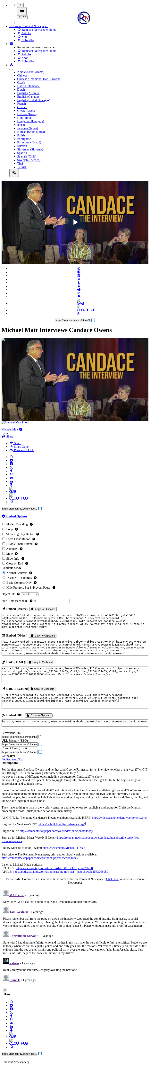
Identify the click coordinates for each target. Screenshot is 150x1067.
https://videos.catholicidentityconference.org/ (119, 817)
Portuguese (24, 138)
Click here (112, 879)
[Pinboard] (79, 296)
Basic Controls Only (19, 582)
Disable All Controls (19, 577)
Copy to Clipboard (44, 609)
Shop (24, 36)
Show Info (12, 558)
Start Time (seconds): (15, 600)
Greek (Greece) (26, 110)
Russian (22, 146)
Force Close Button (18, 539)
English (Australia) (28, 93)
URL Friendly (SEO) (15, 740)
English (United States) (31, 100)
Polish (21, 135)
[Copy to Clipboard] (79, 313)
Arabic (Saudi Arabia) (30, 72)
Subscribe (27, 40)
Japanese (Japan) (27, 128)
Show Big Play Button (20, 534)
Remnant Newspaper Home (38, 29)
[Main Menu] (22, 11)
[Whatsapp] (79, 268)
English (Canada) (28, 96)
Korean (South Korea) (31, 131)
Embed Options (16, 516)
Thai (20, 163)
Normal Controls (17, 572)
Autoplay (11, 548)
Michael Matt (10, 429)
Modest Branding (17, 524)
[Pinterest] (79, 286)
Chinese (22, 75)
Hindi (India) (25, 117)
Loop (9, 529)
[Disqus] (75, 937)
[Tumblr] (79, 282)
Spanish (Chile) (26, 156)
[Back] (20, 5)
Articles (26, 33)
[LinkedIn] (79, 293)
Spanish (22, 153)
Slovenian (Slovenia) (30, 149)
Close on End (14, 563)
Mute (9, 553)
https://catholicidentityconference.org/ (61, 824)
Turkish (22, 167)
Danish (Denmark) (28, 86)
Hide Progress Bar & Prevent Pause (28, 587)
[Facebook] (79, 275)
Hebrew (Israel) (27, 114)
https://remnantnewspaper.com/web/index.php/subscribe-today (40, 858)
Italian (21, 124)
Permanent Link (23, 450)
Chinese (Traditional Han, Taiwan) (38, 79)
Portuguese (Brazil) (29, 142)
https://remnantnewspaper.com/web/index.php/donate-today (56, 831)
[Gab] (79, 303)
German (22, 107)
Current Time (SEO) (14, 748)
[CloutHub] (79, 310)
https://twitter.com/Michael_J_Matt (64, 847)
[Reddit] (79, 289)
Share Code (21, 446)
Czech (21, 82)
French (21, 103)
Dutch (21, 89)
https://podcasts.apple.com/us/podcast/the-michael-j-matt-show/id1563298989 (60, 871)
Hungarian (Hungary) (30, 121)
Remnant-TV (14, 759)
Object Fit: (8, 594)
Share (17, 443)
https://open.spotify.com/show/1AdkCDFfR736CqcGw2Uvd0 (54, 868)
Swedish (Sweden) (28, 160)
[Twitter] (79, 279)
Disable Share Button (19, 544)
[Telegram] (79, 272)
